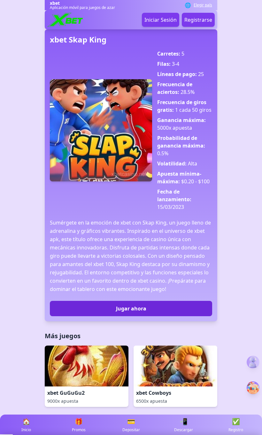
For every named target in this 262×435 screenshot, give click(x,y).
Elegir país (203, 5)
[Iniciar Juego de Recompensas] (253, 387)
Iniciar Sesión (160, 19)
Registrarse (198, 19)
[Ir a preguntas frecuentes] (253, 362)
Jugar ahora (131, 308)
